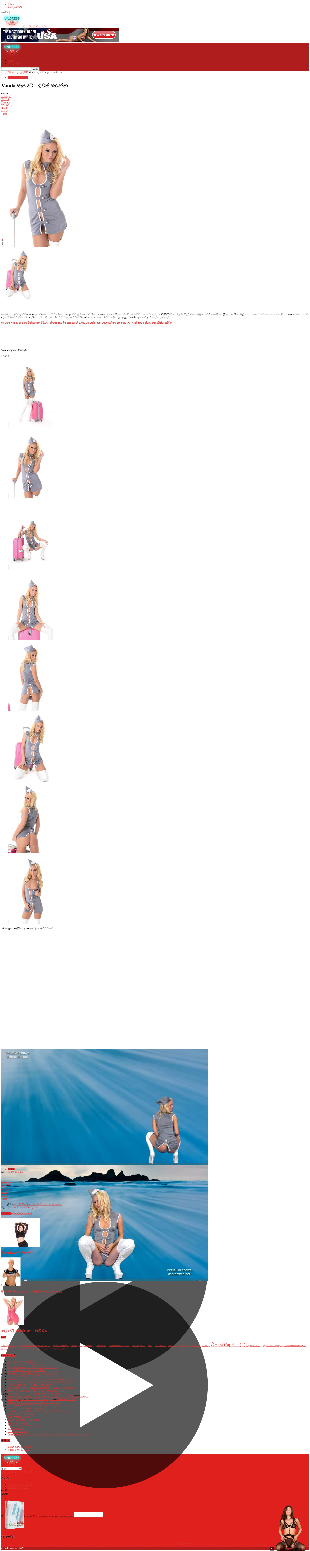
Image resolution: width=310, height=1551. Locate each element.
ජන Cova (183, 1346)
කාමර (47, 1349)
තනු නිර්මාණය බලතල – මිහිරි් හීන (24, 1330)
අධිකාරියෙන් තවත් (21, 1213)
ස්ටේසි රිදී (24, 1349)
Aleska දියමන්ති (8, 1346)
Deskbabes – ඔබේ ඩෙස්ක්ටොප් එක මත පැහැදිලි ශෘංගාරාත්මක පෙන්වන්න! (48, 1434)
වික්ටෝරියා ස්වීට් (60, 1349)
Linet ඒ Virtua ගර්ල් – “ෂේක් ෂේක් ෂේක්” (30, 1384)
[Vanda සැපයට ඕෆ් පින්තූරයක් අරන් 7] (30, 923)
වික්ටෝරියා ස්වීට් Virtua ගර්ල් (24, 1425)
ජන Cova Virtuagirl (18, 1431)
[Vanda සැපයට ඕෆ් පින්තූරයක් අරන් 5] (32, 781)
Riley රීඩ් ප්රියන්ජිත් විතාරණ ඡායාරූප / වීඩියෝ (34, 1402)
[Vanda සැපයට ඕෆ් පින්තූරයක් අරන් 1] (30, 497)
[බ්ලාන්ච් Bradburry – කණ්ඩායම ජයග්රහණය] (11, 1285)
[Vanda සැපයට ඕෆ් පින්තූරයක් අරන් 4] (30, 710)
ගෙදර (11, 4)
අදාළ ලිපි (6, 1213)
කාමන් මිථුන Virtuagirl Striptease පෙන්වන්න (32, 1408)
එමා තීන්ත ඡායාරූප (18, 1416)
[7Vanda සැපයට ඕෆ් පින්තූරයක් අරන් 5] (30, 852)
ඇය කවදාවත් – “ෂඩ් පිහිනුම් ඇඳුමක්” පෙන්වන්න (35, 1376)
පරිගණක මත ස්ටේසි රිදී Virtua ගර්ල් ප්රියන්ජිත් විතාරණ (38, 1411)
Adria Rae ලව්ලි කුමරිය (26, 1207)
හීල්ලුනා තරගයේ (254, 1346)
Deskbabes (89, 1346)
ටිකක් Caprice (228, 1344)
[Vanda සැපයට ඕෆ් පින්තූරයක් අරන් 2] (30, 568)
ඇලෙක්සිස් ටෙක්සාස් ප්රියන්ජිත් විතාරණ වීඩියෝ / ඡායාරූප (41, 1387)
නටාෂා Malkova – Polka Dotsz (24, 1419)
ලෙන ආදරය (195, 1346)
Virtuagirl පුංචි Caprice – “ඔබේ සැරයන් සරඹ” (32, 1373)
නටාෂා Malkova (291, 1346)
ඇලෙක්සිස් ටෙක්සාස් (26, 1346)
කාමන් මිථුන (77, 1346)
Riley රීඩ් (243, 1545)
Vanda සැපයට (15, 1171)
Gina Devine (161, 1346)
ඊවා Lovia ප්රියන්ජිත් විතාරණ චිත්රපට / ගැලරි (33, 1405)
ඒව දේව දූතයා (139, 1346)
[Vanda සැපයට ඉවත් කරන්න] (30, 426)
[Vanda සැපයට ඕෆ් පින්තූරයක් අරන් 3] (30, 639)
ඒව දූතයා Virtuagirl (18, 1422)
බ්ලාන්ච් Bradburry (61, 1346)
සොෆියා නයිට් (11, 1349)
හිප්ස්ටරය (173, 1346)
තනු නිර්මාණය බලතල (273, 1346)
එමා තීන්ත (114, 1346)
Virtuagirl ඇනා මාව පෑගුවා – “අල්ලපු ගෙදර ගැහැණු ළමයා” (40, 1379)
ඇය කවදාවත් (101, 1346)
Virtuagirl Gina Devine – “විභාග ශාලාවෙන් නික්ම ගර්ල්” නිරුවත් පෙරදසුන (48, 1396)
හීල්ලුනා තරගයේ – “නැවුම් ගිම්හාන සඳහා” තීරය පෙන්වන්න (41, 1382)
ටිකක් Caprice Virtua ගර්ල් (22, 1414)
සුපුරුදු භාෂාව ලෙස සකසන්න (17, 1471)
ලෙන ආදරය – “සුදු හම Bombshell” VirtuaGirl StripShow (38, 1393)
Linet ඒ (206, 1346)
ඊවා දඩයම (125, 1346)
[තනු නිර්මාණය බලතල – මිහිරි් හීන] (12, 1324)
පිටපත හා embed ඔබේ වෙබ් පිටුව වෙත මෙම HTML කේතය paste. (37, 1516)
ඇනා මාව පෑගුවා (44, 1346)
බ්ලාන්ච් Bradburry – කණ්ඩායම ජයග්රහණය (37, 1204)
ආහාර (150, 1346)
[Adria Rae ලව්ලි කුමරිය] (20, 1246)
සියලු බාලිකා (15, 6)
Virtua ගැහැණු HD (18, 72)
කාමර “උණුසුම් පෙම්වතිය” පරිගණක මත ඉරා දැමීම (36, 1390)
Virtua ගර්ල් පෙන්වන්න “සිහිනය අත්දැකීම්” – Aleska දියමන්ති (41, 1399)
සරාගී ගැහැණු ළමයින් (20, 1446)
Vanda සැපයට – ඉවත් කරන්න (24, 1364)
